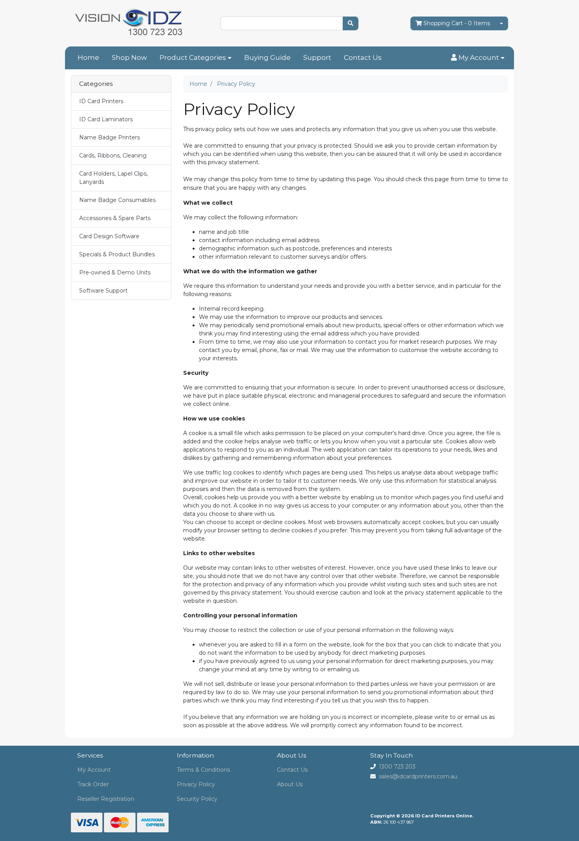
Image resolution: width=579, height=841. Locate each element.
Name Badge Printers (109, 137)
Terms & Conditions (203, 769)
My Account (94, 769)
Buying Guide (267, 57)
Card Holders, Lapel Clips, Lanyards (113, 177)
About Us (289, 784)
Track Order (93, 784)
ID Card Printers (101, 101)
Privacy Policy (196, 784)
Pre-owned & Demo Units (114, 272)
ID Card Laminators (106, 119)
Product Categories (193, 57)
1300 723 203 (397, 766)
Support (317, 57)
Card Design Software (109, 236)
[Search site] (350, 23)
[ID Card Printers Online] (130, 22)
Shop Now (129, 57)
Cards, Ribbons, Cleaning (113, 155)
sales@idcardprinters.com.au (418, 776)
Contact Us (363, 57)
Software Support (103, 290)
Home (88, 57)
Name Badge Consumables (117, 200)
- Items (456, 23)
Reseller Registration (105, 798)
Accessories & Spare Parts (114, 218)
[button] (478, 58)
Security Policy (197, 798)
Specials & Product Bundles (117, 254)
